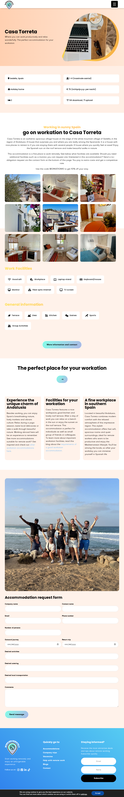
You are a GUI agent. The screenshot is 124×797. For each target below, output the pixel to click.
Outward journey (12, 640)
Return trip (66, 640)
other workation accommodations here (21, 448)
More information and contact (62, 345)
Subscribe (98, 778)
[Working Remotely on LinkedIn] (25, 770)
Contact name (68, 604)
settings (84, 794)
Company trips (50, 753)
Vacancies (48, 756)
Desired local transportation (16, 675)
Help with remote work (54, 760)
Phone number (68, 616)
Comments (9, 687)
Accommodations (51, 749)
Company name (11, 604)
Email (7, 616)
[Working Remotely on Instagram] (18, 770)
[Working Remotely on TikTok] (28, 770)
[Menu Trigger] (114, 4)
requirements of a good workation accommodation (61, 447)
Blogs (45, 764)
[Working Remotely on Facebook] (21, 770)
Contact (46, 768)
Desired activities (12, 651)
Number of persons (12, 628)
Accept (97, 793)
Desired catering (12, 663)
